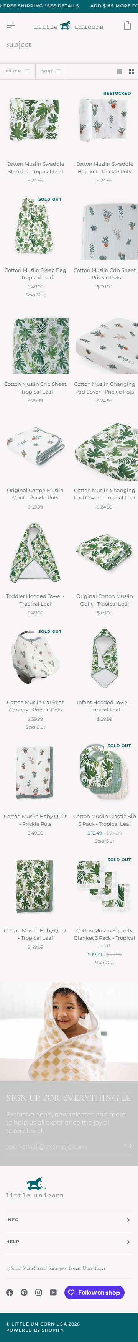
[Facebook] (9, 1292)
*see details (61, 5)
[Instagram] (38, 1292)
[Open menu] (17, 25)
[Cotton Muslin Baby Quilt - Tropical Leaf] (34, 886)
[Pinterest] (24, 1292)
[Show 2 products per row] (131, 71)
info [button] (12, 1219)
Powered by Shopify (35, 1330)
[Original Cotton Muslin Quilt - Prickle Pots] (34, 446)
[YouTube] (53, 1292)
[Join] (125, 1145)
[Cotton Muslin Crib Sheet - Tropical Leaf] (34, 340)
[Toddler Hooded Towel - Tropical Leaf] (34, 552)
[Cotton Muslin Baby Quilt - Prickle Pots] (34, 772)
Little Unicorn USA (39, 1324)
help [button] (13, 1241)
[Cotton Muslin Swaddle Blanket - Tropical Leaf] (34, 120)
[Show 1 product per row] (119, 71)
